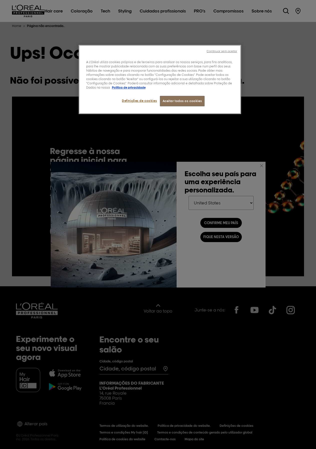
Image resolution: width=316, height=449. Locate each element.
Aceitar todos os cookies (182, 101)
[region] (160, 79)
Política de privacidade (129, 87)
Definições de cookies (139, 101)
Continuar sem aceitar (222, 51)
